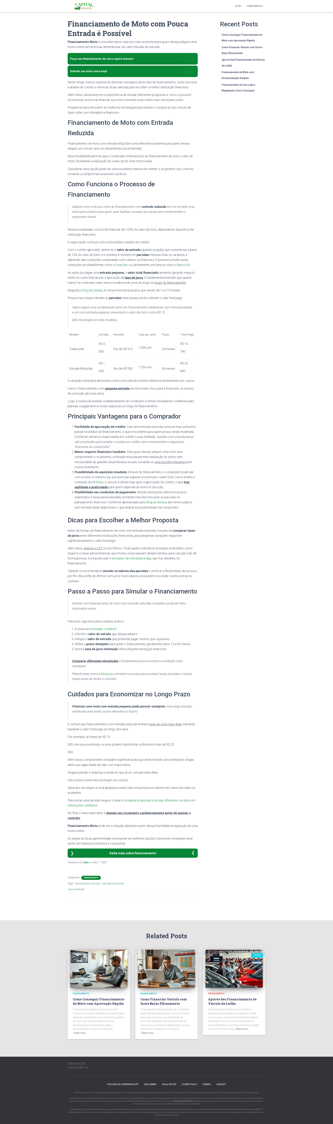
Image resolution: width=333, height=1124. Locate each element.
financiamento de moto (88, 883)
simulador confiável (103, 629)
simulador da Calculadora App (131, 558)
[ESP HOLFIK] (85, 6)
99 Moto (98, 482)
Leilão (238, 6)
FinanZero (122, 265)
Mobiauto (107, 674)
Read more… (80, 1033)
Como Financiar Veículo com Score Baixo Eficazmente (163, 1001)
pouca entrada (76, 889)
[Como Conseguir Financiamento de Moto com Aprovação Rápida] (98, 968)
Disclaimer (150, 1084)
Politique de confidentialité (122, 1084)
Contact (221, 1084)
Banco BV (183, 265)
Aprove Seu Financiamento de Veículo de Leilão (232, 1001)
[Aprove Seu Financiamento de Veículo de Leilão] (234, 968)
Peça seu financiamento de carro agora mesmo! (130, 58)
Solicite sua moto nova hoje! (130, 71)
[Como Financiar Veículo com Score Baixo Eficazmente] (166, 968)
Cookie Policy (189, 1084)
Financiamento (255, 6)
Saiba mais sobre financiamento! (132, 853)
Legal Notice (169, 1084)
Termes (207, 1084)
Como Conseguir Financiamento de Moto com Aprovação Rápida (98, 1001)
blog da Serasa (93, 290)
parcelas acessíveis (113, 883)
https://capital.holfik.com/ (184, 1101)
